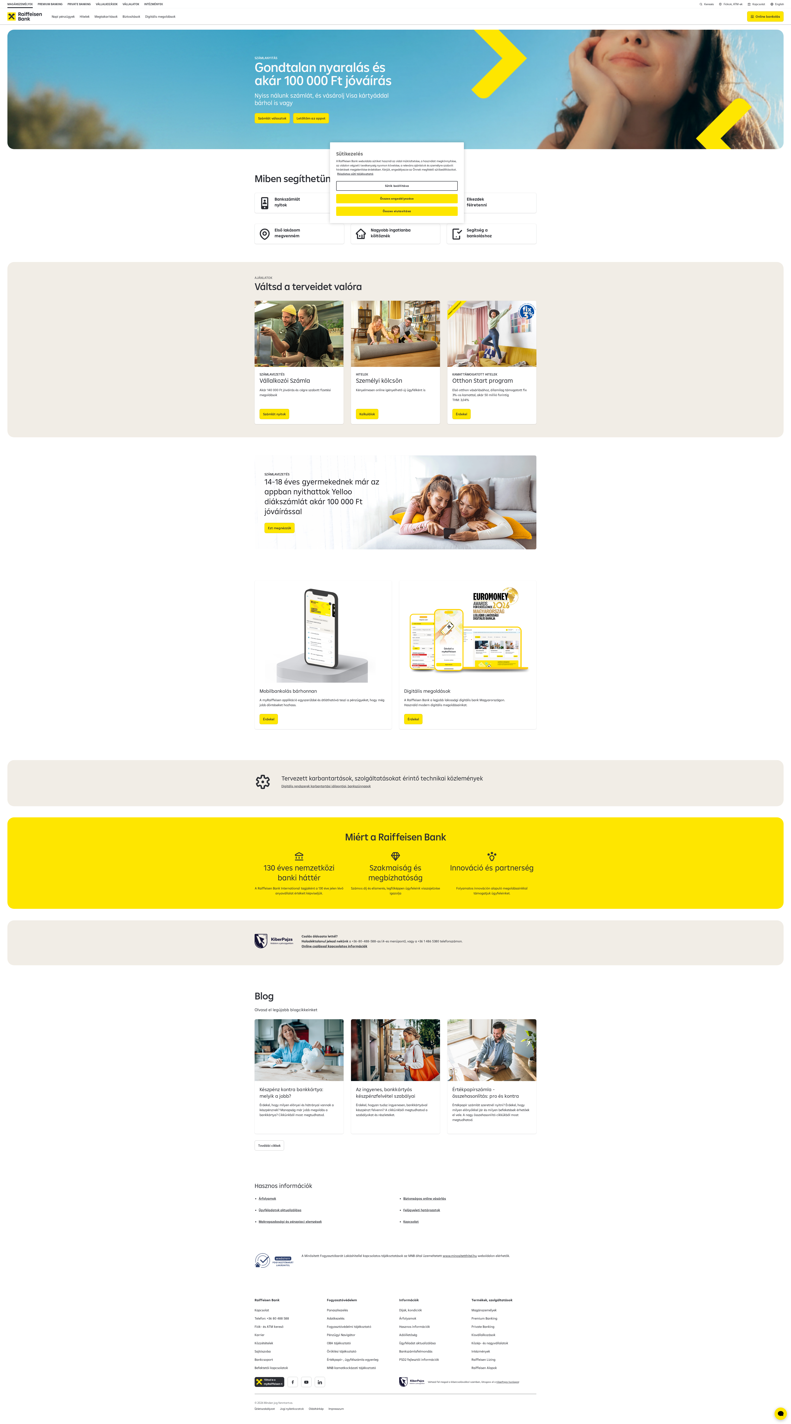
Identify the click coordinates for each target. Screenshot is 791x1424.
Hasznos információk (414, 1327)
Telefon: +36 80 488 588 (272, 1318)
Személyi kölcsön (379, 380)
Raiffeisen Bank (267, 1300)
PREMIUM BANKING (50, 4)
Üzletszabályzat (265, 1409)
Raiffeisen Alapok (484, 1368)
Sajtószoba (263, 1351)
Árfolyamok (267, 1198)
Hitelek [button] (85, 16)
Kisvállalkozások (483, 1335)
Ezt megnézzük (279, 528)
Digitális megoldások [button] (160, 16)
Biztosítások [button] (131, 16)
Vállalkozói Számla (285, 380)
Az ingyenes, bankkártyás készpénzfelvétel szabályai (385, 1092)
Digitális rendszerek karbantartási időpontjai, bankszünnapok (326, 786)
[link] (299, 203)
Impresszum (336, 1409)
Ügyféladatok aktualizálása (280, 1210)
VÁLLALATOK (131, 4)
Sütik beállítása (397, 186)
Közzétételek (264, 1343)
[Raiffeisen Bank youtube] (306, 1382)
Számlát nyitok (274, 414)
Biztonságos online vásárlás (424, 1198)
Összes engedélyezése (397, 198)
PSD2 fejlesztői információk (419, 1359)
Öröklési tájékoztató (341, 1351)
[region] (397, 182)
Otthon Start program (482, 380)
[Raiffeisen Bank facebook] (293, 1382)
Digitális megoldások (427, 691)
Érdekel (461, 414)
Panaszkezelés (337, 1310)
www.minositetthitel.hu (460, 1256)
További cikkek (269, 1145)
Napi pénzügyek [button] (63, 16)
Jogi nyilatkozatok (292, 1409)
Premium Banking (484, 1318)
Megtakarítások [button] (106, 16)
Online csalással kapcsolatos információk (334, 946)
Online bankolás (768, 16)
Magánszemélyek (484, 1310)
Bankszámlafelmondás (415, 1351)
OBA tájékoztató (339, 1343)
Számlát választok (272, 118)
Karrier (259, 1335)
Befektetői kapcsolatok (271, 1368)
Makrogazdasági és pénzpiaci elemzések (290, 1221)
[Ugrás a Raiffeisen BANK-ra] (24, 16)
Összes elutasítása (397, 211)
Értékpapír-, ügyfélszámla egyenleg (352, 1359)
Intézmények (481, 1351)
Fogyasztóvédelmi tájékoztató (349, 1327)
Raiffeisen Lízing (483, 1359)
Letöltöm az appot (311, 118)
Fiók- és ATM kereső (269, 1327)
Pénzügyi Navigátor (341, 1335)
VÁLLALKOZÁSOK (107, 4)
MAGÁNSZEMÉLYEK (20, 4)
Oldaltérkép (316, 1409)
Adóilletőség (408, 1335)
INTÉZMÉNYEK (153, 4)
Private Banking (483, 1327)
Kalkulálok (367, 414)
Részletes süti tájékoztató (355, 174)
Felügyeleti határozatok (421, 1210)
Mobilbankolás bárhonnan (288, 691)
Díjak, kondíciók (410, 1310)
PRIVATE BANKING (79, 4)
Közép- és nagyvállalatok (490, 1343)
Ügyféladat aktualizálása (417, 1343)
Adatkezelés (335, 1318)
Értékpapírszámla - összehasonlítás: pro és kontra (485, 1092)
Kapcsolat (411, 1221)
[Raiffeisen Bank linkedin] (320, 1382)
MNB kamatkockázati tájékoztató (351, 1368)
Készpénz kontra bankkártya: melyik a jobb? (291, 1092)
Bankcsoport (264, 1359)
